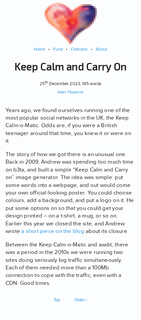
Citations (79, 49)
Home (39, 49)
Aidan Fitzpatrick (70, 92)
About (101, 49)
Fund (58, 49)
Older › (81, 299)
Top (57, 299)
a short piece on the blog (52, 231)
